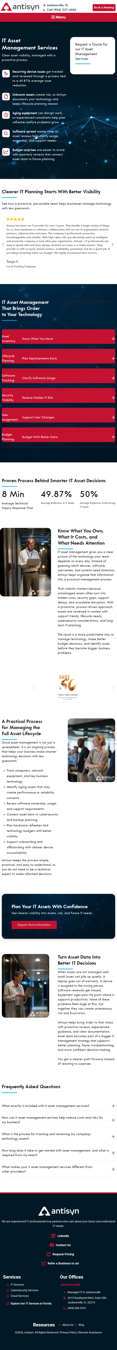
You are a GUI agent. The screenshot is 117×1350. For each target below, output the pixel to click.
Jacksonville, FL (57, 5)
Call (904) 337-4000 (61, 10)
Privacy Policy (68, 1332)
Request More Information (34, 925)
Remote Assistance (90, 1332)
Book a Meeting (104, 7)
